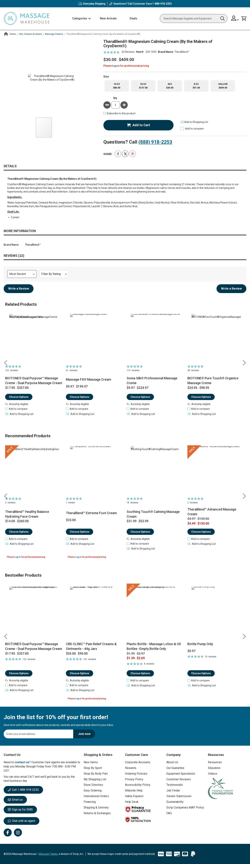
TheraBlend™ (181, 51)
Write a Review (18, 288)
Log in (116, 65)
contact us (22, 762)
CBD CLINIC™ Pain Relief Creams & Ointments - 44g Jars (91, 646)
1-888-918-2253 (162, 3)
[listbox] (174, 85)
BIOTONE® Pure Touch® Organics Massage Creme (212, 380)
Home (13, 34)
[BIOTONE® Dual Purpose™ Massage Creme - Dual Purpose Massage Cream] (34, 613)
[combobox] (193, 18)
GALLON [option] (222, 86)
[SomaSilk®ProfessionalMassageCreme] (156, 338)
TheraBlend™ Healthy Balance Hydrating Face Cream (27, 514)
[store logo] (26, 18)
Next (244, 363)
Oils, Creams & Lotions (30, 34)
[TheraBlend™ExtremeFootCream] (95, 471)
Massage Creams (54, 34)
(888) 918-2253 (155, 142)
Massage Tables (48, 853)
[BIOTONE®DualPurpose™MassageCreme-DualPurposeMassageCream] (34, 338)
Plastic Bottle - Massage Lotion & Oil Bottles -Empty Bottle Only (154, 646)
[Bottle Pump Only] (216, 613)
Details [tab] (10, 166)
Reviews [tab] (13, 256)
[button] (235, 19)
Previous (6, 363)
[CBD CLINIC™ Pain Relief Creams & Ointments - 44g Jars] (95, 613)
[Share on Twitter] (125, 154)
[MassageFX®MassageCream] (95, 338)
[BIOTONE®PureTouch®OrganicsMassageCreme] (216, 338)
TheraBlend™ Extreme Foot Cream (91, 513)
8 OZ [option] (196, 86)
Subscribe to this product (121, 113)
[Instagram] (18, 832)
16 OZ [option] (116, 86)
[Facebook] (8, 832)
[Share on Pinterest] (132, 154)
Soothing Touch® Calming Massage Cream (153, 514)
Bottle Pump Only (200, 644)
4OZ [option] (169, 86)
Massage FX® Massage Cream (88, 379)
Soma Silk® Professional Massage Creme (152, 380)
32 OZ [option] (143, 86)
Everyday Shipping (94, 3)
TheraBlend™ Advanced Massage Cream (211, 511)
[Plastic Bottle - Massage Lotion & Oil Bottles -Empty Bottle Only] (156, 613)
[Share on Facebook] (118, 154)
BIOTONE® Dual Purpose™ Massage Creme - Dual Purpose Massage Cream (33, 380)
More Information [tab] (20, 231)
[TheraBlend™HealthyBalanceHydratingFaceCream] (34, 471)
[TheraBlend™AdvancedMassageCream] (216, 471)
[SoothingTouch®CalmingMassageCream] (156, 471)
